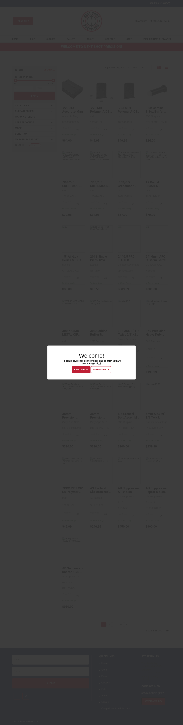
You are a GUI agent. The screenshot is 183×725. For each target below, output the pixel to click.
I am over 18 (81, 369)
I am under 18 (101, 369)
